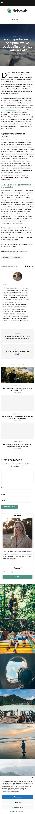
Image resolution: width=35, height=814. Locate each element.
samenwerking (13, 251)
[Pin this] (32, 266)
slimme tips (6, 257)
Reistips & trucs (17, 36)
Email (3, 494)
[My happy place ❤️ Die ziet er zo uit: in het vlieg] (17, 671)
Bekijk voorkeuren (17, 807)
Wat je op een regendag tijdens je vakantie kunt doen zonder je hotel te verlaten (18, 445)
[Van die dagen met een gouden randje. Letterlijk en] (17, 741)
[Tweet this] (28, 266)
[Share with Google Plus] (30, 266)
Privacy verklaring (20, 811)
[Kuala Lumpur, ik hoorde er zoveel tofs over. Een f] (17, 636)
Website (3, 500)
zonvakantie (16, 257)
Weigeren (17, 802)
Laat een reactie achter (10, 266)
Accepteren (17, 797)
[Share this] (25, 266)
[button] (32, 778)
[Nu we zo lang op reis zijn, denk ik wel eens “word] (17, 706)
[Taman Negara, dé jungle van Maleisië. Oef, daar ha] (17, 601)
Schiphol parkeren (11, 110)
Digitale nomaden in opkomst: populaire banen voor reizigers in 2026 (17, 389)
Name (3, 488)
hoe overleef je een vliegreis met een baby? (16, 186)
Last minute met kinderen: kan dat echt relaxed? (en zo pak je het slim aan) (17, 417)
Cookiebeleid (12, 811)
